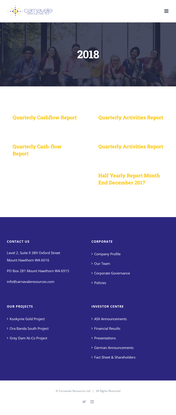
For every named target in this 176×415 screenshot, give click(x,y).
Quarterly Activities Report (130, 117)
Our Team (102, 263)
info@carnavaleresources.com (30, 281)
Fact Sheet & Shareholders (114, 357)
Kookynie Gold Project (27, 319)
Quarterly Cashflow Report (45, 117)
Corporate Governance (112, 273)
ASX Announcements (110, 319)
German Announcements (114, 347)
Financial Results (107, 328)
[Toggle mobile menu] (166, 11)
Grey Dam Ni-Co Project (28, 338)
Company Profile (107, 254)
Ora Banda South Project (29, 328)
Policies (100, 282)
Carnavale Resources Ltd (74, 391)
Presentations (105, 338)
